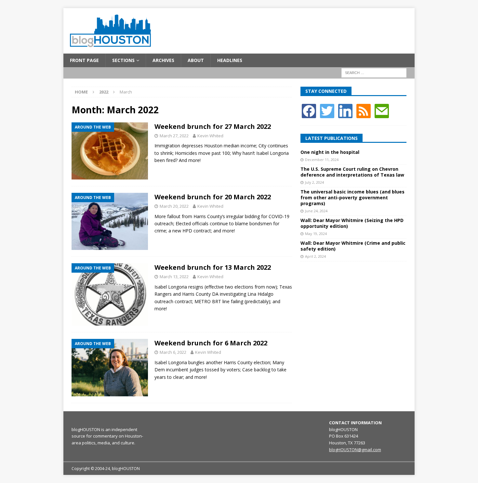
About (196, 60)
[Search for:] (373, 72)
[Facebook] (309, 110)
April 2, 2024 (315, 256)
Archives (163, 60)
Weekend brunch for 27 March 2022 (212, 126)
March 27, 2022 (174, 136)
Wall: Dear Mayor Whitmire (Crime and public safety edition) (352, 246)
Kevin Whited (210, 136)
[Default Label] (363, 110)
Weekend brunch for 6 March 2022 (210, 343)
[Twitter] (327, 110)
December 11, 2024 (322, 159)
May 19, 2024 (316, 233)
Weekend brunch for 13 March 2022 (212, 267)
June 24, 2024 (316, 210)
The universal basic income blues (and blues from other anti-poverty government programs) (352, 197)
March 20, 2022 (174, 206)
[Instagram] (345, 110)
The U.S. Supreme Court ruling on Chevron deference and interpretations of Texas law (352, 172)
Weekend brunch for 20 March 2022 (212, 196)
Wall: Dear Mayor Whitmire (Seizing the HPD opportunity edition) (352, 223)
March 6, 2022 (173, 352)
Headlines (229, 60)
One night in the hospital (329, 152)
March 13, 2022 (174, 276)
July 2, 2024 (314, 182)
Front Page (84, 60)
